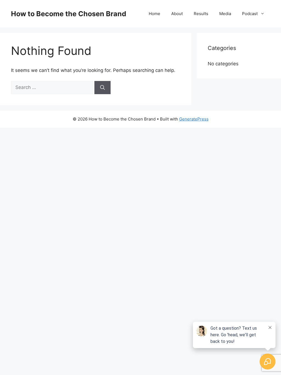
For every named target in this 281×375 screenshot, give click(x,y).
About (177, 13)
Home (154, 13)
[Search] (102, 87)
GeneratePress (194, 119)
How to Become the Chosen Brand (68, 14)
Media (225, 13)
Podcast (250, 13)
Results (201, 13)
